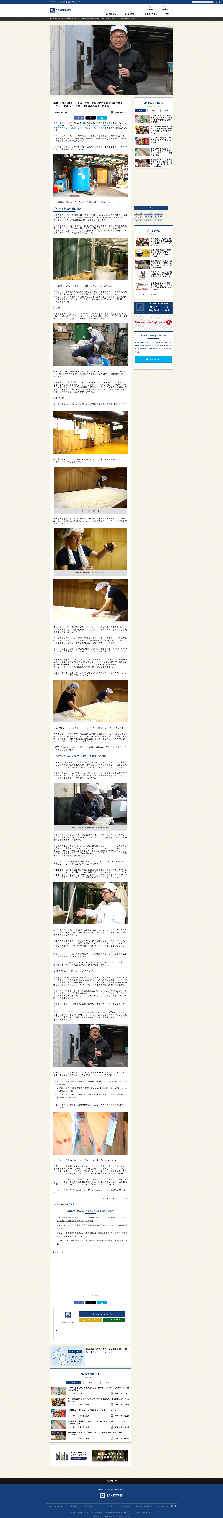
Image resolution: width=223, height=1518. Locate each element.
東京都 (138, 217)
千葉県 (158, 217)
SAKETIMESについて (57, 1506)
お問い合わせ (87, 1506)
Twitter (216, 2)
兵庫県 (148, 213)
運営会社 (74, 1506)
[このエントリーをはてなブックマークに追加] (102, 118)
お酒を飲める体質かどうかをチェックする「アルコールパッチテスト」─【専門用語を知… (97, 1422)
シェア (80, 118)
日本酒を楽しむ (130, 14)
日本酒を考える (151, 14)
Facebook (219, 2)
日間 (73, 1382)
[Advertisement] (90, 1273)
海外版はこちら (163, 1506)
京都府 (158, 213)
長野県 (148, 217)
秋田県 (158, 221)
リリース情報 (84, 1405)
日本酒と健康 (84, 1416)
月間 (108, 1382)
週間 (90, 1382)
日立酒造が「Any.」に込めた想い (95, 125)
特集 (167, 14)
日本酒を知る (111, 14)
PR (66, 112)
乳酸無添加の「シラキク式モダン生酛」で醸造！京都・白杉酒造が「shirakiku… (95, 1433)
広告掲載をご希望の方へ (143, 1506)
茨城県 (57, 1252)
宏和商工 (73, 1204)
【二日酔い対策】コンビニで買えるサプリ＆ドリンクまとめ (92, 1410)
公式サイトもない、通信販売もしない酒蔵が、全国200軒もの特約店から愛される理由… (98, 1389)
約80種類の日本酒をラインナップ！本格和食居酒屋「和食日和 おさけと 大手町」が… (98, 1400)
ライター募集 (124, 1506)
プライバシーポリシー (106, 1506)
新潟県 (138, 213)
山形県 (138, 221)
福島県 (148, 221)
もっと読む (153, 294)
